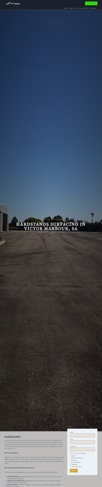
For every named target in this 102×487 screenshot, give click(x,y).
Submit (74, 470)
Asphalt (66, 8)
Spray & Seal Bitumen (77, 458)
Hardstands (74, 464)
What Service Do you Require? (78, 453)
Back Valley (73, 8)
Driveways (93, 8)
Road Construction (76, 462)
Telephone (73, 446)
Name (72, 432)
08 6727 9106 (91, 3)
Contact (86, 8)
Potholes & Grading (76, 466)
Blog (80, 8)
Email (72, 439)
